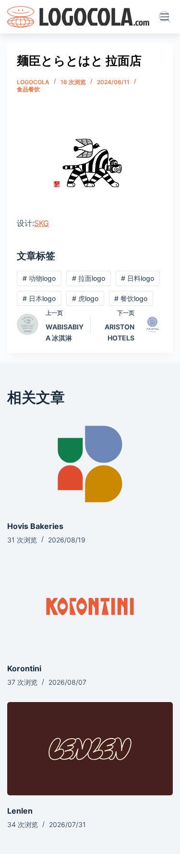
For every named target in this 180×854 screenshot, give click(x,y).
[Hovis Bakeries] (90, 464)
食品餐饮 (28, 89)
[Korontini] (90, 606)
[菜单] (166, 17)
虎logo (85, 298)
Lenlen (20, 811)
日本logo (39, 298)
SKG (41, 223)
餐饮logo (130, 298)
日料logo (137, 278)
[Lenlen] (90, 748)
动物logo (39, 278)
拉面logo (88, 278)
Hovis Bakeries (35, 526)
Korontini (24, 668)
